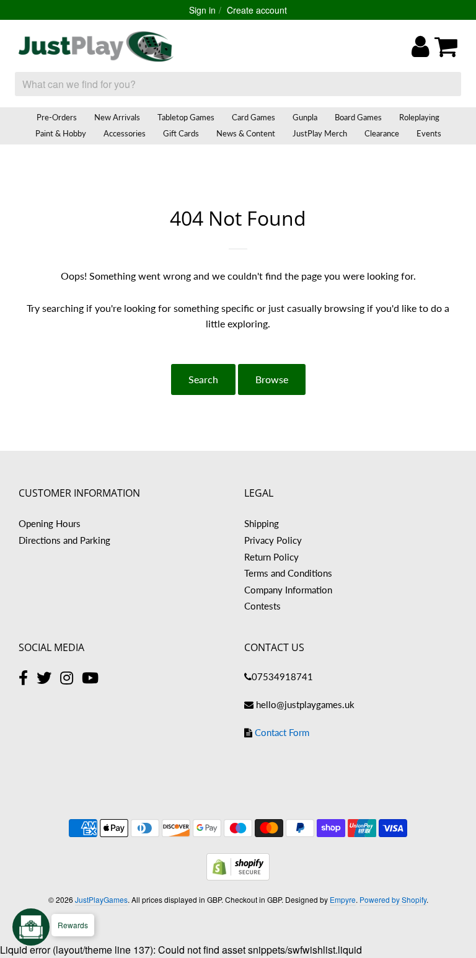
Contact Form (282, 732)
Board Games (358, 117)
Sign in (202, 10)
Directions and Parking (64, 540)
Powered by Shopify (392, 899)
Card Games (253, 117)
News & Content (245, 133)
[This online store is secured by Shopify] (238, 876)
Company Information (288, 589)
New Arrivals (117, 117)
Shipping (261, 523)
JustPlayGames (101, 899)
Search (203, 379)
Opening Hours (50, 523)
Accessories (125, 133)
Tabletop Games (185, 117)
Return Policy (271, 556)
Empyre (343, 899)
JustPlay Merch (320, 133)
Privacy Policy (273, 540)
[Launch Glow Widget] (31, 927)
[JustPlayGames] (96, 46)
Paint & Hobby (60, 133)
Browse (271, 379)
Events (428, 133)
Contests (262, 605)
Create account (257, 10)
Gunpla (305, 117)
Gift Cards (181, 133)
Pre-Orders (57, 117)
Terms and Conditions (288, 573)
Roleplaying (419, 117)
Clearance (381, 133)
